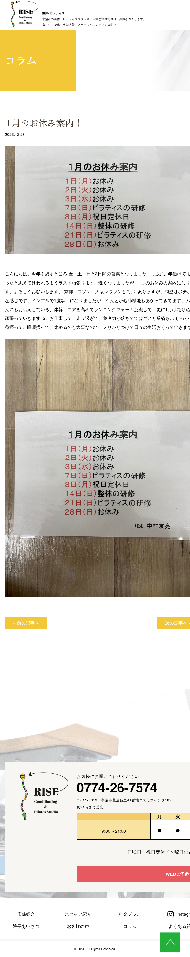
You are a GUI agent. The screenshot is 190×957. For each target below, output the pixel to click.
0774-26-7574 (117, 786)
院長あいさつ (26, 926)
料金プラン (130, 914)
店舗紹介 (26, 914)
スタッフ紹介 (78, 914)
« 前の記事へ (26, 622)
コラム (130, 926)
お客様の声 (78, 926)
